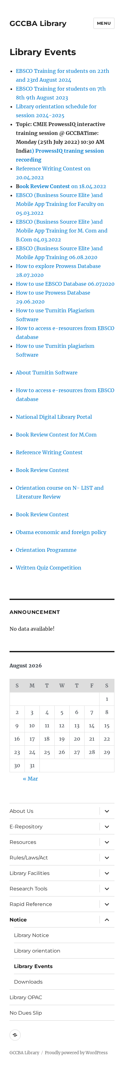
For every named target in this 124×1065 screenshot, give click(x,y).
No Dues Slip (26, 1013)
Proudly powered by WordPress (76, 1052)
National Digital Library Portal (54, 417)
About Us (21, 811)
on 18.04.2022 (62, 186)
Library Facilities (30, 873)
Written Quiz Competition (48, 567)
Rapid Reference (31, 904)
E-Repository (26, 827)
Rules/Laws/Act (29, 858)
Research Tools (28, 889)
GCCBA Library (38, 23)
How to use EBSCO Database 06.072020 (65, 284)
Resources (23, 842)
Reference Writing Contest (49, 452)
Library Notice (31, 935)
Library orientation (37, 951)
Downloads (28, 982)
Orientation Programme (46, 550)
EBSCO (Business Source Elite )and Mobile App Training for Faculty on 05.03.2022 (60, 204)
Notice (18, 920)
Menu (104, 23)
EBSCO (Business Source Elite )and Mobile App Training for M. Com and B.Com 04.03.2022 (61, 231)
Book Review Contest (42, 470)
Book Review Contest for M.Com (56, 434)
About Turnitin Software (47, 372)
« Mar (30, 778)
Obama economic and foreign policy (61, 532)
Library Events (33, 966)
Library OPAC (26, 997)
